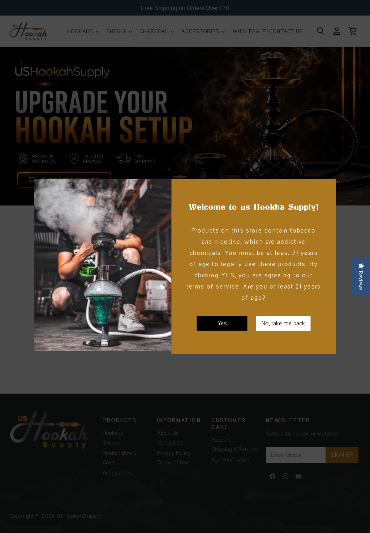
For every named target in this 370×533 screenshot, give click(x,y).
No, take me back (283, 323)
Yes (222, 323)
